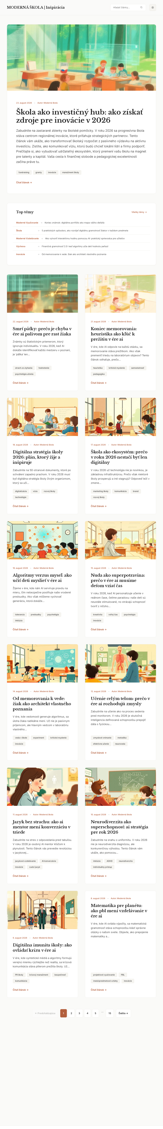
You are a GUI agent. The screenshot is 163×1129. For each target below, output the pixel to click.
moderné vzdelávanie (27, 238)
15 (109, 1013)
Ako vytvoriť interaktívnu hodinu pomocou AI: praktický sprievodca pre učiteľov (85, 238)
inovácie (20, 254)
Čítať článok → (24, 182)
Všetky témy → (139, 212)
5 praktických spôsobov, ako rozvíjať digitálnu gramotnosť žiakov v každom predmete (85, 230)
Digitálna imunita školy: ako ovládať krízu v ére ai (42, 948)
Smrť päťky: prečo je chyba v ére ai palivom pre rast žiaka (42, 331)
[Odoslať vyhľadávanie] (141, 7)
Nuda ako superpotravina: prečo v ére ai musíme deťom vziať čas (118, 580)
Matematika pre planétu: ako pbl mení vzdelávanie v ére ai (119, 911)
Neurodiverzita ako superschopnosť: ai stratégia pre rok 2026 (119, 827)
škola (19, 230)
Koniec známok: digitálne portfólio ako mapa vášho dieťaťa (74, 222)
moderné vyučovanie (27, 222)
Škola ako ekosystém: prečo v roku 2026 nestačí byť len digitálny (119, 457)
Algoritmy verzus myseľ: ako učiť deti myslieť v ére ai (42, 578)
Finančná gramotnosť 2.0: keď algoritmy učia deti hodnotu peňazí (75, 246)
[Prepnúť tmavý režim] (152, 7)
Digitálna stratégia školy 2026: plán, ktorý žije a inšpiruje (38, 457)
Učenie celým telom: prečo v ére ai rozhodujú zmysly (120, 701)
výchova (20, 246)
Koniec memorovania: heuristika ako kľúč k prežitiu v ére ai (114, 334)
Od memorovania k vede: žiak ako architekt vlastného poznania (74, 254)
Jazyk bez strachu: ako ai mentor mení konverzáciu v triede (41, 827)
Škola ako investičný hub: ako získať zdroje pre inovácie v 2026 (79, 116)
